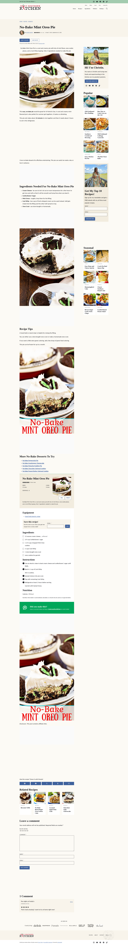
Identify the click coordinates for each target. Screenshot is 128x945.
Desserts (30, 21)
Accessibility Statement (48, 942)
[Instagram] (93, 1)
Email (49, 523)
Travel (95, 5)
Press (100, 5)
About (86, 5)
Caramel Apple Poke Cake (52, 809)
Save (67, 526)
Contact (102, 935)
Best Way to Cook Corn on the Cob (101, 113)
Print (68, 498)
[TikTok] (106, 1)
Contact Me (105, 5)
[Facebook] (100, 1)
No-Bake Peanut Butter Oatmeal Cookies (35, 471)
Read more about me (91, 81)
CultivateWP (60, 942)
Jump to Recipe (25, 40)
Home (74, 8)
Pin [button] (62, 498)
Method (95, 8)
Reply (71, 902)
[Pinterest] (103, 1)
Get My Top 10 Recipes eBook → (27, 1)
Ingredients (87, 8)
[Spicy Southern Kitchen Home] (30, 7)
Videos (90, 5)
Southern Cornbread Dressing (88, 135)
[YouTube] (97, 1)
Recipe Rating (24, 829)
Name (22, 854)
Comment (23, 834)
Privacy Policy (40, 942)
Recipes (80, 8)
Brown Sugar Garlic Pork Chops (89, 311)
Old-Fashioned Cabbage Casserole (102, 135)
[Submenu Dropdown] (82, 8)
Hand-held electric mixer (32, 516)
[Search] (106, 8)
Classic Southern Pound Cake (101, 288)
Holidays (101, 8)
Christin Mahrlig (29, 32)
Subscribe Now (90, 218)
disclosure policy (42, 43)
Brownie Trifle (25, 808)
